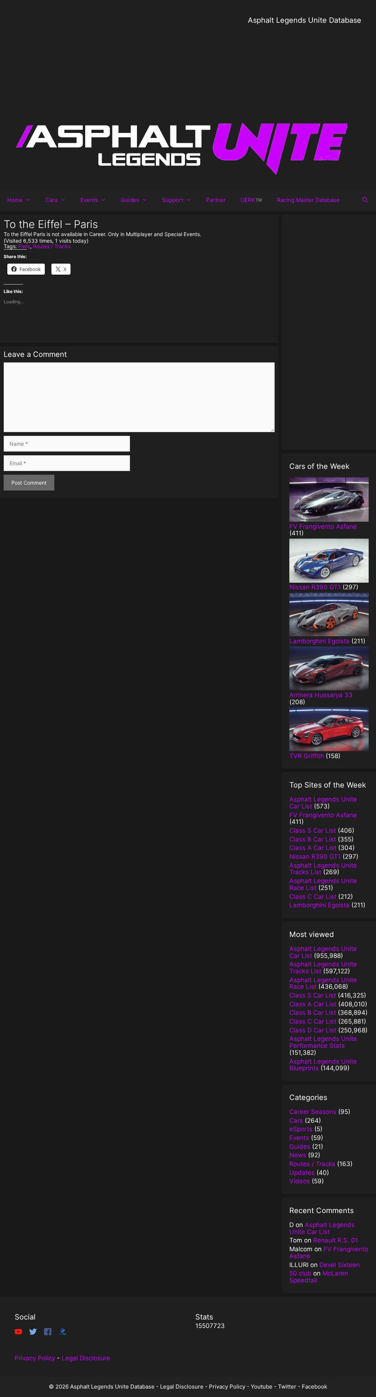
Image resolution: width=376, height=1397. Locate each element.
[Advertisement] (304, 77)
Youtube (261, 1386)
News (297, 1155)
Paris (24, 246)
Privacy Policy (35, 1358)
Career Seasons (312, 1111)
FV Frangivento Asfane (328, 1252)
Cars (52, 199)
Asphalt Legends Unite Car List (322, 1228)
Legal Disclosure (86, 1358)
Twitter (287, 1386)
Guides (130, 199)
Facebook (314, 1386)
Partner (216, 199)
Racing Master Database (308, 199)
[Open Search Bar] (365, 200)
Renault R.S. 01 (335, 1240)
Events (89, 199)
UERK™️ (251, 199)
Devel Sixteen (339, 1264)
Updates (302, 1172)
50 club (300, 1273)
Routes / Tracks (51, 246)
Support (172, 199)
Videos (299, 1181)
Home (15, 199)
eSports (300, 1129)
